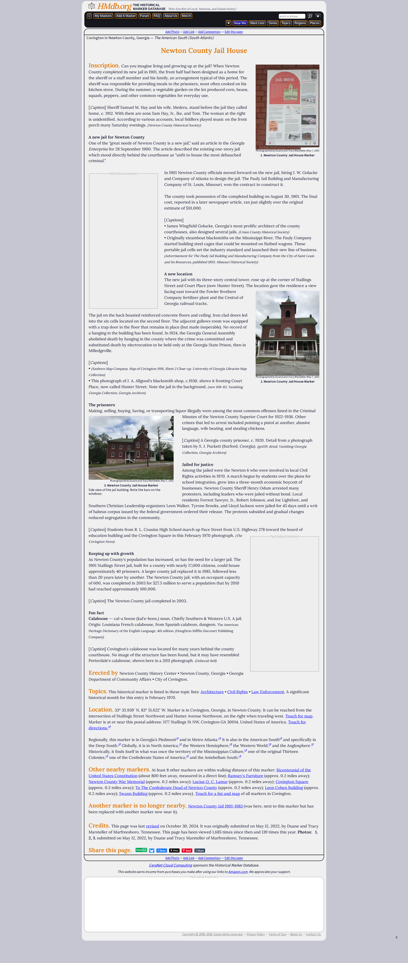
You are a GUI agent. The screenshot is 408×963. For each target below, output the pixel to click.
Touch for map (298, 715)
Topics (286, 23)
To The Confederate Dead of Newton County (176, 787)
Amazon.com (238, 871)
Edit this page (234, 32)
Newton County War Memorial (117, 781)
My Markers (103, 16)
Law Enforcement (267, 691)
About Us (170, 16)
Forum (144, 16)
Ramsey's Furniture (245, 775)
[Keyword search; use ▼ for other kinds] (310, 16)
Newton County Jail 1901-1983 (215, 806)
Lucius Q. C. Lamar (210, 781)
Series (273, 23)
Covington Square (292, 781)
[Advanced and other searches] (318, 16)
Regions (300, 23)
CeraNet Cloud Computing (170, 865)
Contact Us (313, 934)
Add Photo (172, 32)
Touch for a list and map (217, 793)
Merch (186, 16)
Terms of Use (277, 934)
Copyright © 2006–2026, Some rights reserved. (212, 934)
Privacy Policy (256, 934)
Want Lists (257, 23)
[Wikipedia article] (177, 739)
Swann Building (133, 793)
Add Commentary (209, 32)
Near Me (240, 23)
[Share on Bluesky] (151, 850)
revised (152, 826)
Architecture (212, 691)
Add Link (188, 32)
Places (315, 23)
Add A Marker (126, 16)
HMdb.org (114, 6)
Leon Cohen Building (284, 787)
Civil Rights (237, 691)
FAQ (157, 16)
